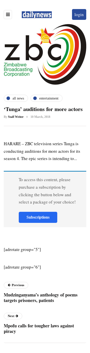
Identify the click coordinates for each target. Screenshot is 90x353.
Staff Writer (16, 117)
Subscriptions (38, 217)
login (79, 14)
